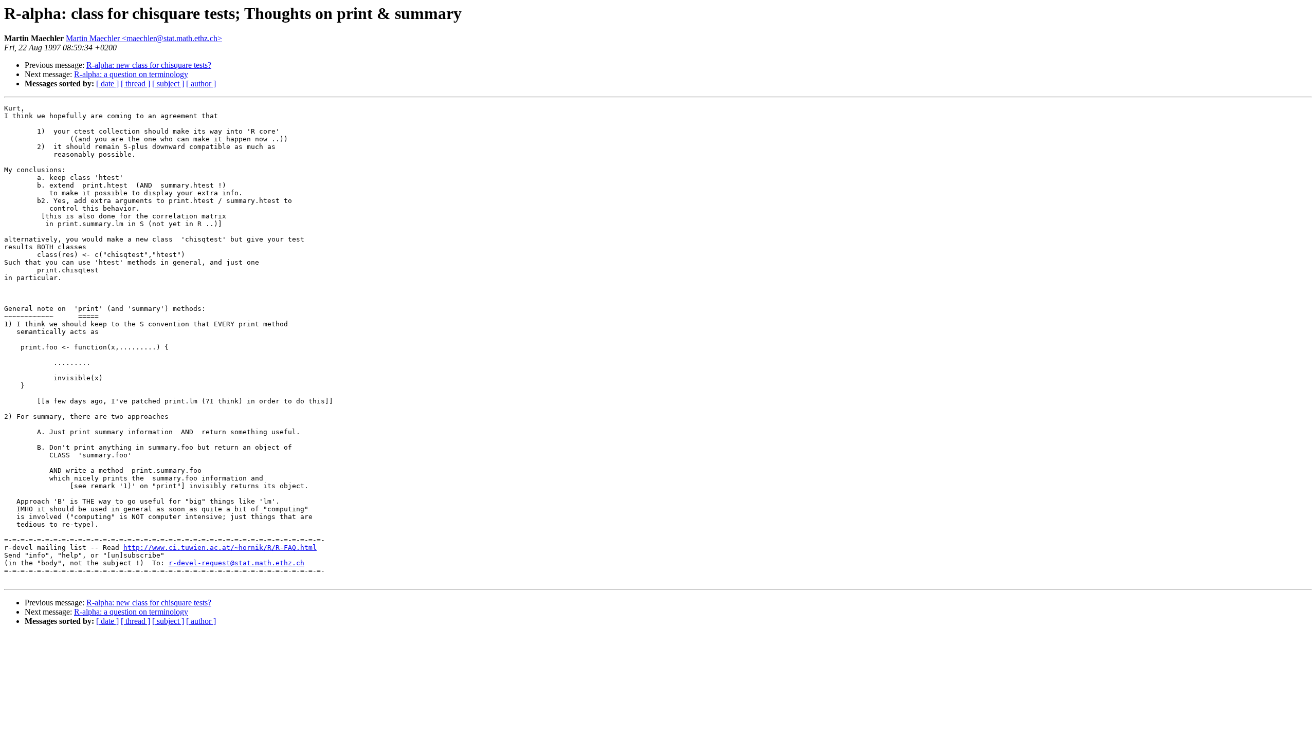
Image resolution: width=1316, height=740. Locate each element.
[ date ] (107, 83)
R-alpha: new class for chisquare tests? (148, 65)
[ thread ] (135, 83)
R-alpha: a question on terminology (131, 74)
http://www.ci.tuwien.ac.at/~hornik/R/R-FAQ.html (220, 547)
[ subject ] (168, 83)
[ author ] (201, 83)
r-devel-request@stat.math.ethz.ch (236, 563)
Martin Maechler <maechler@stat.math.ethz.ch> (144, 38)
